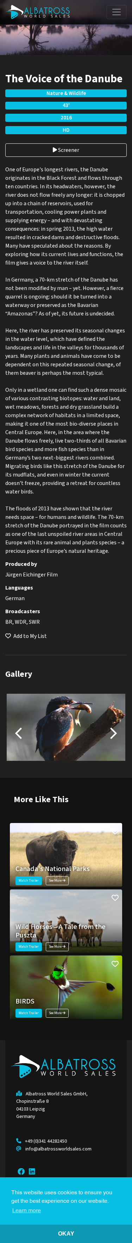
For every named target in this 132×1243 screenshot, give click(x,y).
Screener (68, 150)
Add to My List (29, 636)
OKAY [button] (66, 1234)
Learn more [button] (26, 1211)
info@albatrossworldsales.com (58, 1149)
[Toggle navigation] (116, 12)
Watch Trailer (29, 880)
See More (55, 880)
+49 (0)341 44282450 (46, 1141)
